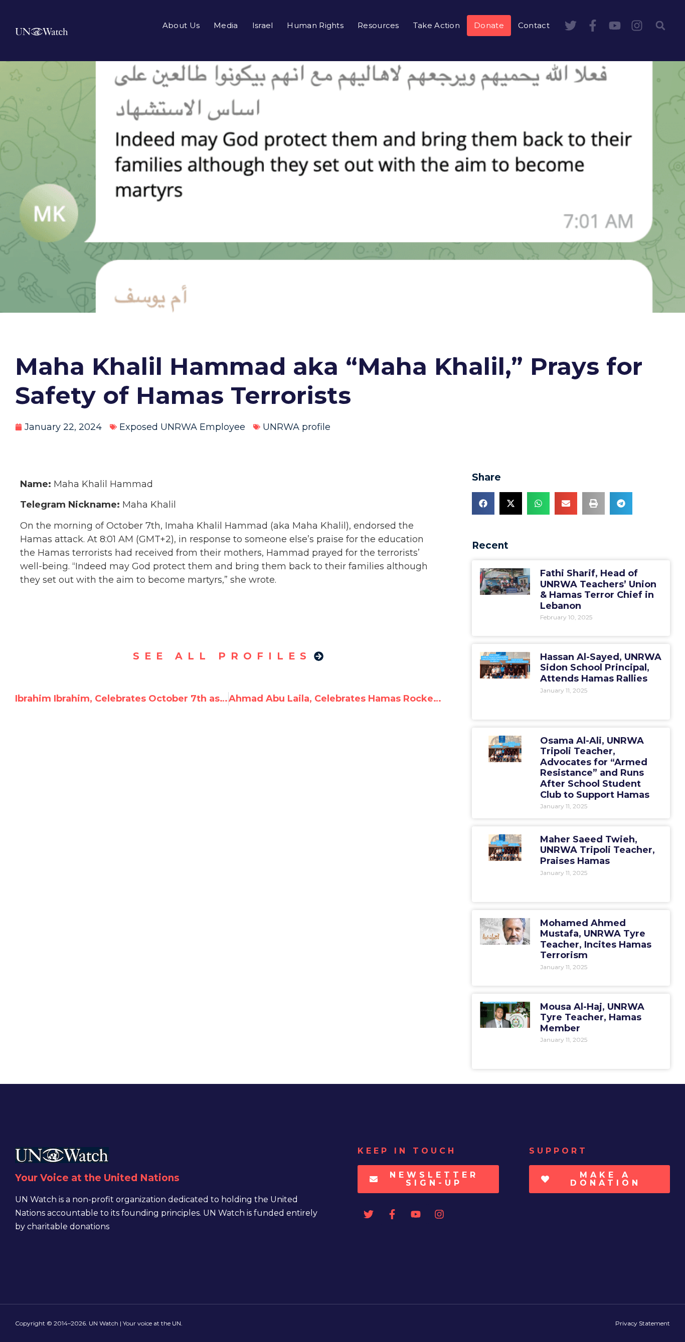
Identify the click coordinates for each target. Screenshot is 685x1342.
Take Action (436, 25)
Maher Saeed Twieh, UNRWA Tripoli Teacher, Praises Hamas (597, 850)
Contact (534, 25)
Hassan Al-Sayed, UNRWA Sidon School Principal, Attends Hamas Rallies (600, 667)
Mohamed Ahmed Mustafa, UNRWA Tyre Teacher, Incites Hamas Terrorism (595, 939)
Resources (378, 25)
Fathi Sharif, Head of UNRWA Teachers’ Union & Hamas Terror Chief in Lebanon (598, 589)
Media (226, 25)
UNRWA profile (296, 426)
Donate (489, 25)
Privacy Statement (642, 1323)
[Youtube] (615, 26)
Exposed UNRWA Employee (182, 426)
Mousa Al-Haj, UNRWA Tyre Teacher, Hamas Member (592, 1017)
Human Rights (315, 25)
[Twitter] (571, 26)
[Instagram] (637, 26)
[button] (660, 25)
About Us (181, 25)
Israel (262, 25)
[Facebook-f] (593, 26)
